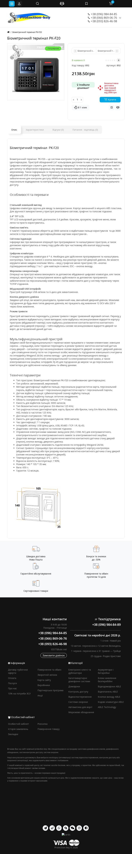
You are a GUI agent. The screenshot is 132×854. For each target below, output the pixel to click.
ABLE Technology (107, 707)
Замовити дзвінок (53, 655)
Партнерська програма (50, 690)
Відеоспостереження (80, 696)
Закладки (13, 734)
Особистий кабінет (18, 723)
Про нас (12, 688)
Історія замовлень (18, 729)
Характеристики (35, 129)
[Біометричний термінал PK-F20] (35, 71)
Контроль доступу (78, 691)
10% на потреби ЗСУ (19, 693)
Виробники (44, 685)
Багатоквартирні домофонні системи (79, 680)
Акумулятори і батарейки (105, 671)
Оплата (12, 678)
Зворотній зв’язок (47, 674)
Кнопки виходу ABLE (109, 696)
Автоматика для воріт (80, 707)
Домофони (74, 686)
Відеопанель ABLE (108, 691)
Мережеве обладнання (81, 712)
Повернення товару (49, 729)
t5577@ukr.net (59, 649)
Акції (40, 695)
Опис (14, 129)
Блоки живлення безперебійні (107, 680)
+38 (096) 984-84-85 (103, 14)
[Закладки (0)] (86, 3)
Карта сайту (44, 680)
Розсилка (42, 723)
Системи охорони (78, 701)
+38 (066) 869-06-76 (103, 18)
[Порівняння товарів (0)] (62, 3)
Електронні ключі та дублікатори (79, 671)
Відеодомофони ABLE (109, 686)
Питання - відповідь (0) (85, 129)
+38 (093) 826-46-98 (103, 21)
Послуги (12, 683)
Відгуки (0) (58, 129)
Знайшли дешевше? (83, 85)
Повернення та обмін (49, 669)
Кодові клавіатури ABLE (111, 701)
